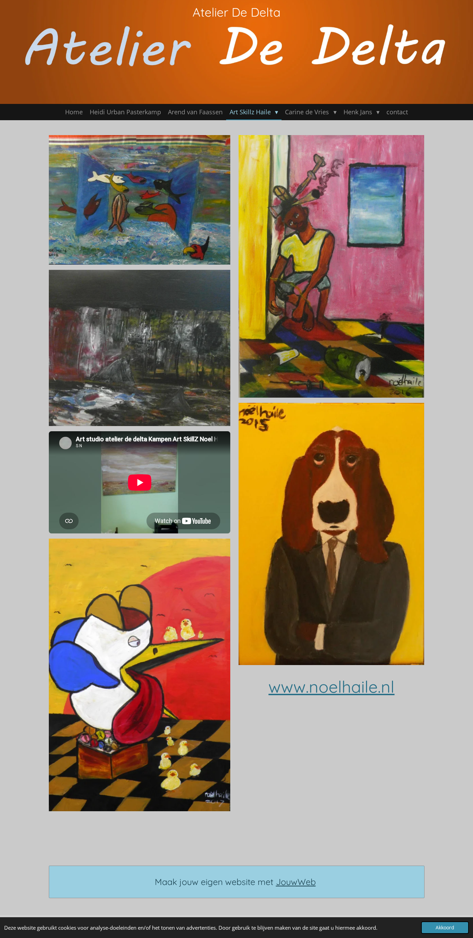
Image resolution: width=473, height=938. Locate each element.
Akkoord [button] (445, 927)
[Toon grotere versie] (140, 200)
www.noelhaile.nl (331, 686)
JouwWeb (296, 881)
